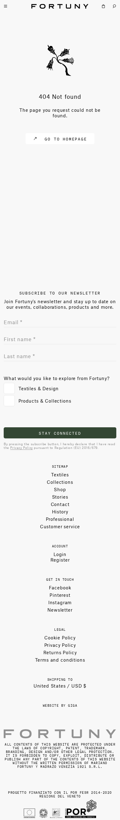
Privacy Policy (21, 448)
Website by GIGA (60, 705)
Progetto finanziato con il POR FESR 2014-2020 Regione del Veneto (60, 793)
